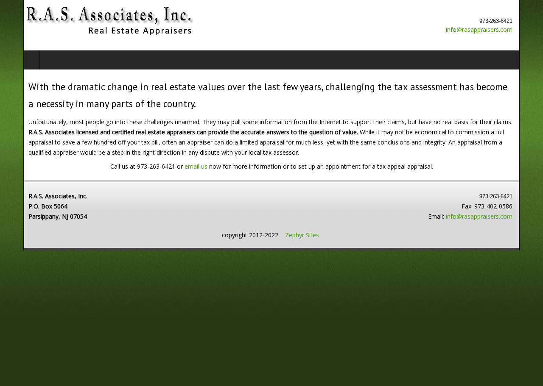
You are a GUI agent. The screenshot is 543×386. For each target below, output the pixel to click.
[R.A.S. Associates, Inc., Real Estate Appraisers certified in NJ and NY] (86, 21)
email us (196, 166)
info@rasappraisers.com (502, 29)
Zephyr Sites (302, 235)
